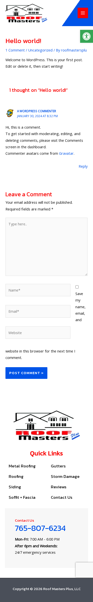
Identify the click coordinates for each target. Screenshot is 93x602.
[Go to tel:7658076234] (46, 538)
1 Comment (15, 50)
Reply (83, 166)
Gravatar (66, 153)
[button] (86, 36)
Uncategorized (40, 50)
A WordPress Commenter (36, 111)
